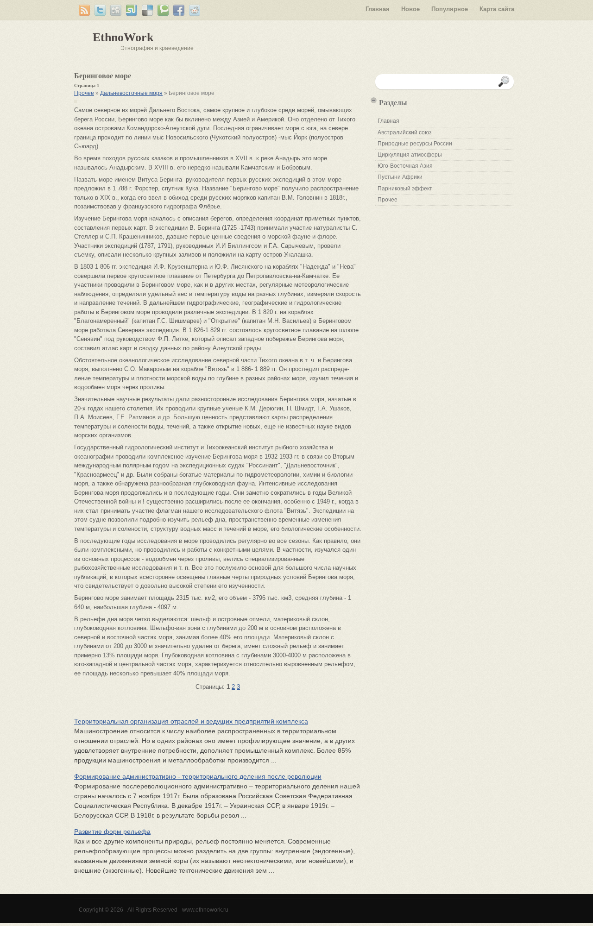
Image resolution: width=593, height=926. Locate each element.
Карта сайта (496, 9)
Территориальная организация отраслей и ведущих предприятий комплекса (191, 721)
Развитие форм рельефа (112, 831)
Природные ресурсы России (415, 143)
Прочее (84, 93)
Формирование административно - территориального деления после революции (198, 776)
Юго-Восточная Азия (405, 166)
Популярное (449, 9)
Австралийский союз (405, 132)
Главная (378, 9)
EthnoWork (123, 37)
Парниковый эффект (405, 188)
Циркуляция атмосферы (410, 154)
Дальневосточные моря (131, 93)
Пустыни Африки (400, 177)
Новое (410, 9)
